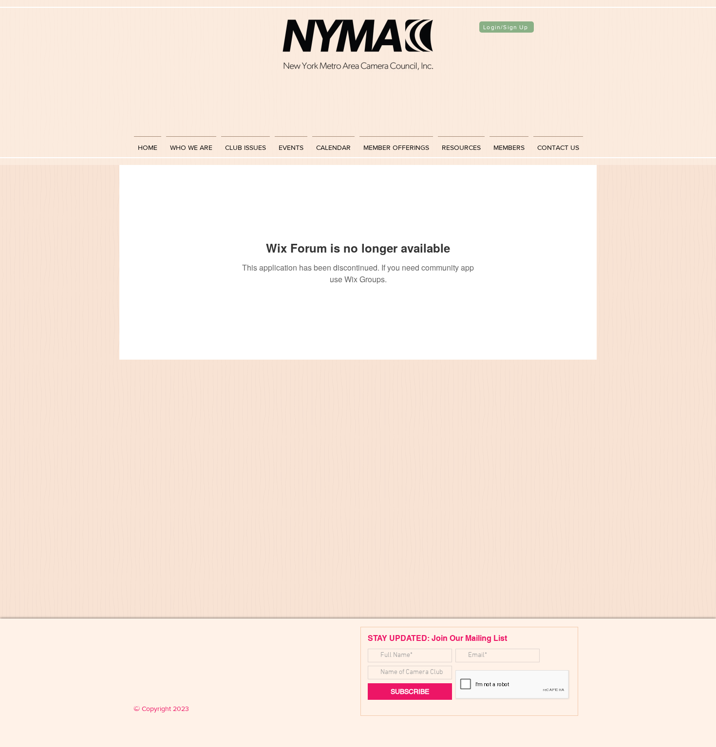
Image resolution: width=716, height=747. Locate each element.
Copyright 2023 (161, 708)
